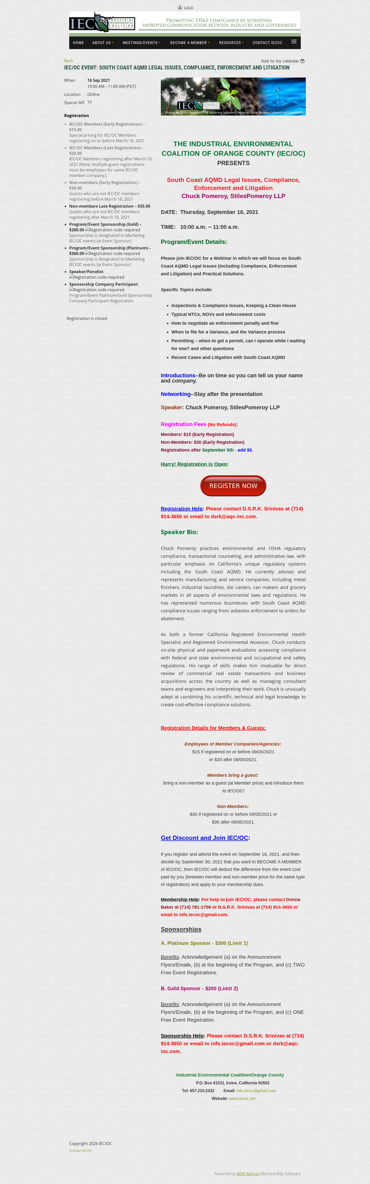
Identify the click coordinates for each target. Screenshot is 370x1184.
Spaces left (74, 102)
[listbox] (283, 61)
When (69, 80)
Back (68, 60)
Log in (188, 7)
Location (72, 94)
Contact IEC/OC (80, 1150)
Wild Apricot (248, 1173)
